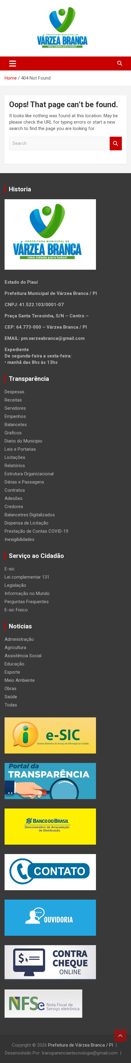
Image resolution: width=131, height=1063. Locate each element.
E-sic (10, 569)
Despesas (14, 392)
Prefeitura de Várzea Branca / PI (80, 1045)
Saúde (11, 696)
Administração (19, 639)
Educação (14, 664)
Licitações (15, 457)
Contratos (15, 490)
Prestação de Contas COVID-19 (36, 531)
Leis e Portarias (20, 449)
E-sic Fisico (16, 610)
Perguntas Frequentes (27, 601)
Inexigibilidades (19, 539)
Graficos (13, 433)
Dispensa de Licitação (26, 523)
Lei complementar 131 (27, 577)
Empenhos (15, 416)
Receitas (13, 400)
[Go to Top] (120, 1036)
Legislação (15, 585)
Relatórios (15, 465)
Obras (10, 688)
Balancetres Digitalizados (30, 515)
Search (116, 143)
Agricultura (15, 647)
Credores (14, 506)
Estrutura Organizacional (29, 474)
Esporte (12, 672)
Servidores (15, 408)
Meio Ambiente (20, 680)
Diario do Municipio (23, 441)
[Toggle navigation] (13, 63)
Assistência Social (23, 655)
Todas (11, 705)
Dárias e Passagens (24, 482)
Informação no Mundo (27, 593)
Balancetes (16, 424)
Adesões (14, 498)
